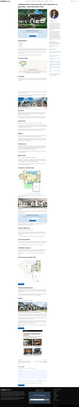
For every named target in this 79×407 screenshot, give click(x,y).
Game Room (26, 239)
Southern (55, 393)
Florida (55, 398)
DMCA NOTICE (17, 405)
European (19, 8)
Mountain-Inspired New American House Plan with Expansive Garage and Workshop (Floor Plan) (55, 74)
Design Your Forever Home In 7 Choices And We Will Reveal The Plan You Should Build (55, 52)
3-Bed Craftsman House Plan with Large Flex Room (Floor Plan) (40, 361)
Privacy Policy (10, 405)
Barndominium (56, 394)
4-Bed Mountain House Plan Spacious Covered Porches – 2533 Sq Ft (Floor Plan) (54, 67)
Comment (20, 370)
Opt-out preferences (22, 405)
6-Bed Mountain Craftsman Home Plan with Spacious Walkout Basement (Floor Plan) (24, 362)
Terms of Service (5, 405)
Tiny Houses (33, 1)
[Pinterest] (73, 1)
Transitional (27, 8)
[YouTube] (43, 391)
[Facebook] (71, 1)
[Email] (38, 391)
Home (27, 1)
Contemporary (56, 396)
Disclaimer (13, 405)
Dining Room (22, 144)
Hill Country (23, 8)
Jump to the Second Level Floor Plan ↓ (36, 193)
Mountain (55, 392)
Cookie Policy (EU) (31, 405)
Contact (51, 1)
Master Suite (22, 155)
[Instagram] (41, 391)
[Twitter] (40, 391)
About (30, 1)
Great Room (21, 121)
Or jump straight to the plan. (35, 72)
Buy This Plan (21, 328)
